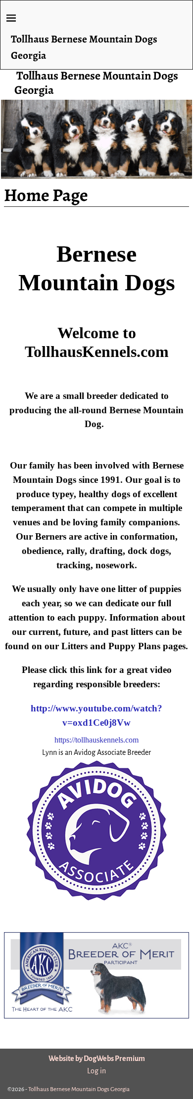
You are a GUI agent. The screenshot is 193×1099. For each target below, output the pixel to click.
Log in (96, 1071)
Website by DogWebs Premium (96, 1058)
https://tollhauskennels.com (96, 740)
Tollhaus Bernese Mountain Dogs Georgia (96, 83)
